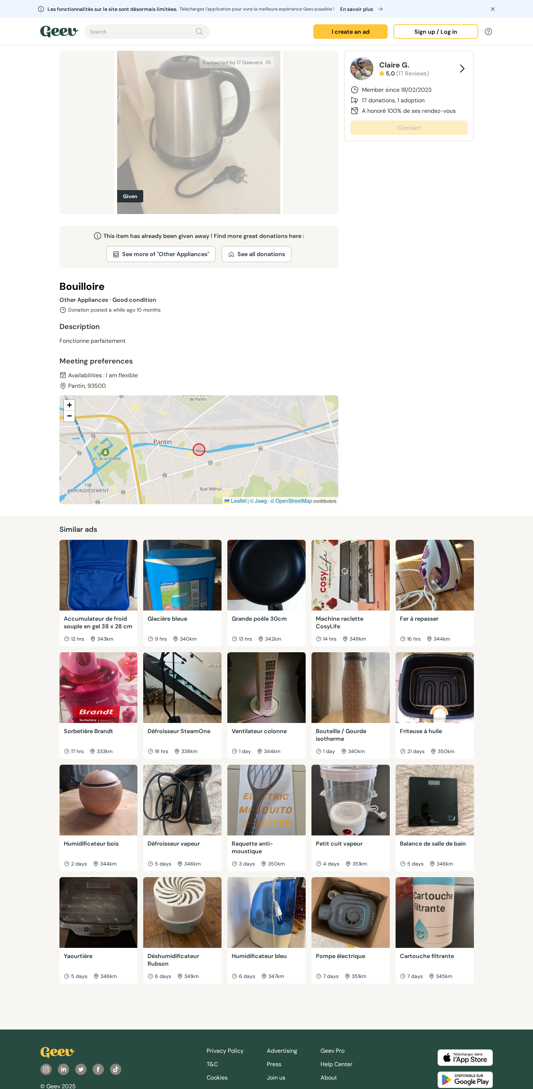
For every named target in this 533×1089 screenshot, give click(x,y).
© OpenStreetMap (291, 500)
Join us (276, 1077)
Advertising (282, 1051)
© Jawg (258, 500)
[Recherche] (199, 31)
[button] (69, 405)
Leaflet (238, 500)
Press (274, 1064)
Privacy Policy (225, 1051)
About (329, 1077)
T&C (212, 1064)
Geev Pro (332, 1051)
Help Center (336, 1064)
